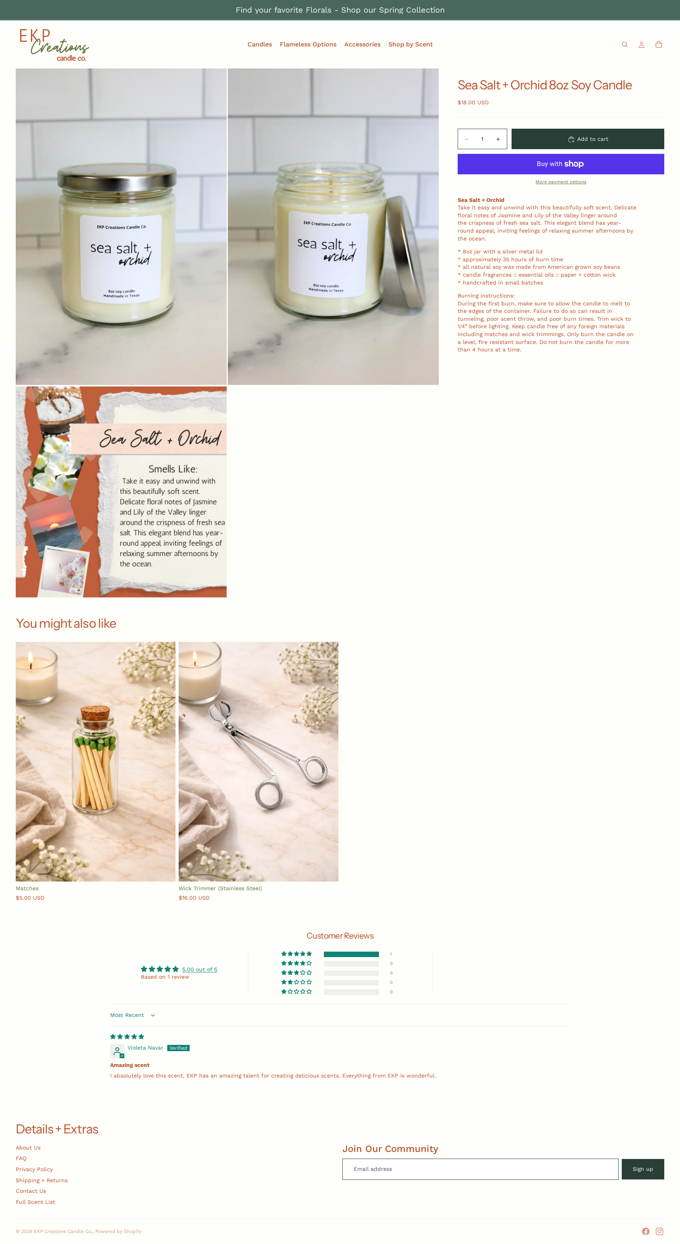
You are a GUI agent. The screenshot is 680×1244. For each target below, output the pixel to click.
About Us (28, 1147)
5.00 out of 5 (199, 969)
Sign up (643, 1169)
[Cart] (658, 44)
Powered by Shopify (118, 1231)
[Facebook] (645, 1231)
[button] (297, 954)
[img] (127, 1036)
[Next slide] (164, 762)
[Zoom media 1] (121, 226)
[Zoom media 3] (121, 491)
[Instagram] (659, 1231)
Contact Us (31, 1191)
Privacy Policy (34, 1169)
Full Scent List (35, 1202)
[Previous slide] (27, 762)
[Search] (625, 44)
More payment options (561, 182)
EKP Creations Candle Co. (63, 1231)
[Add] (163, 869)
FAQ (21, 1158)
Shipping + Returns (42, 1180)
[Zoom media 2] (333, 226)
